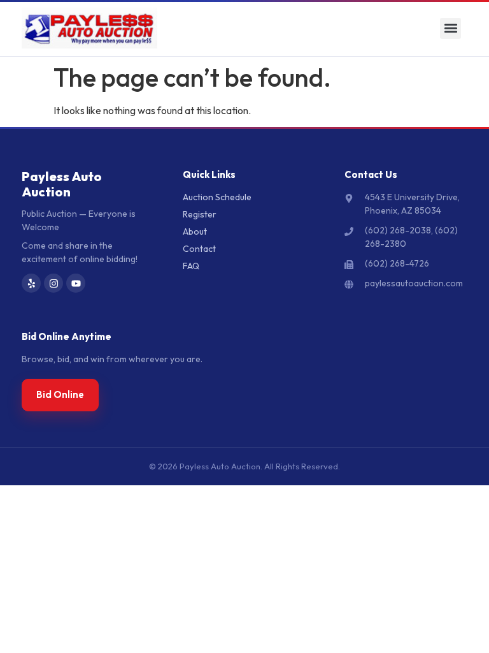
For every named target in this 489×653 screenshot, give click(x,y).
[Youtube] (75, 283)
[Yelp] (31, 283)
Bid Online (60, 394)
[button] (450, 28)
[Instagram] (53, 283)
